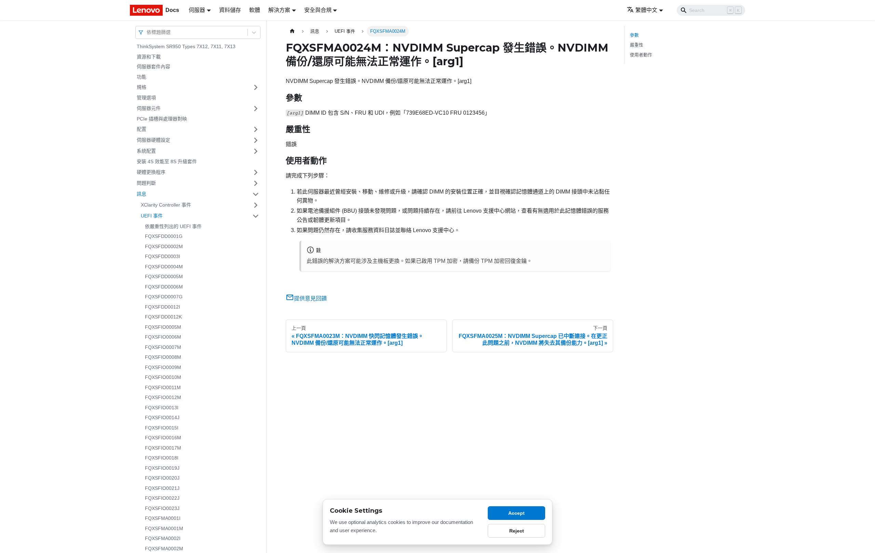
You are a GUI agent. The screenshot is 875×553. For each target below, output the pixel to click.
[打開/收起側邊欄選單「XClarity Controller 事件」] (255, 205)
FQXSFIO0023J (162, 508)
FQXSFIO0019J (162, 468)
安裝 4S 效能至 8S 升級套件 (167, 161)
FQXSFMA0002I (162, 538)
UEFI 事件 (152, 215)
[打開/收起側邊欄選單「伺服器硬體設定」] (255, 140)
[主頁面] (292, 31)
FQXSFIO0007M (163, 347)
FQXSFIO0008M (163, 357)
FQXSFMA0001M (164, 528)
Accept (516, 513)
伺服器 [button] (197, 10)
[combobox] (147, 32)
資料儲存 (230, 10)
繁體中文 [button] (646, 10)
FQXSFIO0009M (163, 367)
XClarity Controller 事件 (166, 205)
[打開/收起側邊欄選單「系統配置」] (255, 151)
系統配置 (146, 151)
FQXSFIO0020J (162, 478)
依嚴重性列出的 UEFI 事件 (173, 226)
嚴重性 (636, 44)
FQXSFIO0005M (163, 327)
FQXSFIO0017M (163, 448)
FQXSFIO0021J (162, 488)
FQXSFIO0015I (161, 427)
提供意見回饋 (310, 298)
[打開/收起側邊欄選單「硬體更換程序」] (255, 172)
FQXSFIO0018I (161, 457)
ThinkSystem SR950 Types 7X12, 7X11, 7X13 (186, 46)
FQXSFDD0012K (163, 317)
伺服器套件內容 (153, 66)
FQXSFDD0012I (162, 307)
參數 (634, 35)
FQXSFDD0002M (164, 246)
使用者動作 (641, 54)
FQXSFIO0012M (163, 397)
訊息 (141, 194)
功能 (141, 77)
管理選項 (146, 97)
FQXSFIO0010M (163, 377)
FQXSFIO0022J (162, 498)
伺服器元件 (149, 108)
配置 (141, 129)
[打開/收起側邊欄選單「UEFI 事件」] (255, 216)
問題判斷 (146, 183)
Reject (516, 531)
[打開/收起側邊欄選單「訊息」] (255, 194)
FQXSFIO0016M (163, 437)
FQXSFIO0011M (163, 387)
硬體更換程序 (151, 172)
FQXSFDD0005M (164, 276)
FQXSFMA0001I (162, 518)
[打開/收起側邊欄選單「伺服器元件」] (255, 108)
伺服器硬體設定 (153, 140)
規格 (141, 87)
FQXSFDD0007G (164, 296)
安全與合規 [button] (318, 10)
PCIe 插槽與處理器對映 (162, 119)
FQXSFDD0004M (164, 266)
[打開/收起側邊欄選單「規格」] (255, 87)
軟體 (254, 10)
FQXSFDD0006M (164, 286)
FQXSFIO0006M (163, 337)
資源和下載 (149, 56)
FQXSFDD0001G (164, 236)
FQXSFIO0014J (162, 417)
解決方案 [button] (279, 10)
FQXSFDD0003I (162, 256)
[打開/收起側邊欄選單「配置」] (255, 129)
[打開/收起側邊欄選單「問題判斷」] (255, 183)
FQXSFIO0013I (161, 407)
